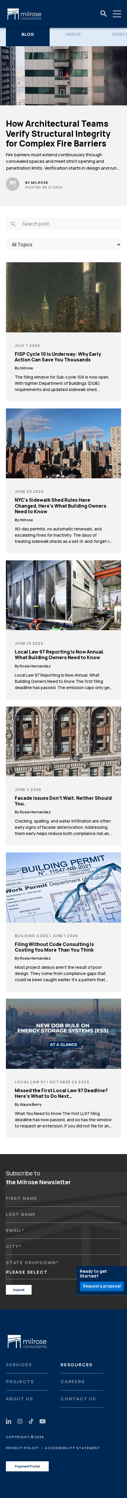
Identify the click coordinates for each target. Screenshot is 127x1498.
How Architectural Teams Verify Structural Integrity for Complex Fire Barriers (58, 134)
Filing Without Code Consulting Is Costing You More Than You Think (54, 947)
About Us (19, 1399)
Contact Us (78, 1399)
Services (19, 1365)
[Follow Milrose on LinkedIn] (9, 1421)
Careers (73, 1381)
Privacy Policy (22, 1448)
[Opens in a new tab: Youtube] (42, 1421)
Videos (73, 34)
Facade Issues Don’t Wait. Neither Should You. (63, 801)
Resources (77, 1365)
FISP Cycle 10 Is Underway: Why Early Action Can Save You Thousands (58, 357)
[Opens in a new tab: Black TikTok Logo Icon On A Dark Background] (31, 1421)
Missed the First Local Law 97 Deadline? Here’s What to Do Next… (61, 1093)
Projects (20, 1381)
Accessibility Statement (72, 1448)
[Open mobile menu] (117, 14)
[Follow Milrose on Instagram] (20, 1421)
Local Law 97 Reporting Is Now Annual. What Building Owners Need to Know (60, 654)
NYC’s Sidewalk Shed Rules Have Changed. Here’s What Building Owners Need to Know (60, 505)
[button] (103, 13)
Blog (28, 34)
